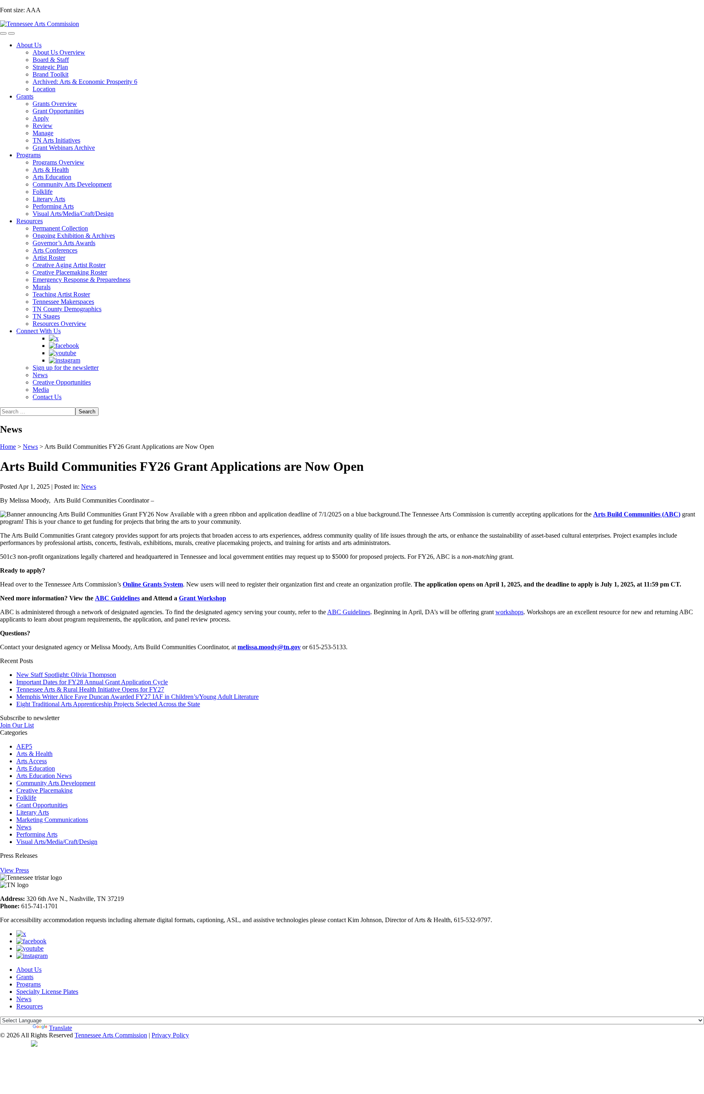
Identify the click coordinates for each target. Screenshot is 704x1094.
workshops (509, 612)
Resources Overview (59, 323)
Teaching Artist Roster (61, 294)
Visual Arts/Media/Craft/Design (73, 213)
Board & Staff (51, 59)
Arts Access (31, 761)
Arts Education (52, 177)
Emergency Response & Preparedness (81, 279)
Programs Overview (58, 162)
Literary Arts (49, 199)
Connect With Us (38, 330)
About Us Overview (59, 52)
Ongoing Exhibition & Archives (74, 235)
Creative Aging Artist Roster (69, 264)
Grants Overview (55, 103)
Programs (28, 155)
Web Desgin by (15, 1043)
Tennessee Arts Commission (111, 1035)
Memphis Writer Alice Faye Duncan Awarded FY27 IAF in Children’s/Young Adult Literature (137, 696)
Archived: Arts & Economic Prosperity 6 (85, 81)
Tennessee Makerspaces (63, 301)
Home (8, 446)
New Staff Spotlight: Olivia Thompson (66, 674)
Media (41, 389)
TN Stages (46, 316)
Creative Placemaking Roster (70, 272)
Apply (41, 118)
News (40, 374)
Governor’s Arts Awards (64, 242)
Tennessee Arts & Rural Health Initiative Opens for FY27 (90, 689)
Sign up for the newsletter (66, 367)
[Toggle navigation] (3, 33)
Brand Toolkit (50, 74)
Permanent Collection (60, 228)
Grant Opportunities (58, 111)
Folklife (43, 191)
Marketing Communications (52, 819)
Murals (42, 286)
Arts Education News (44, 775)
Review (43, 125)
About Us (29, 45)
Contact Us (47, 396)
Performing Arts (53, 206)
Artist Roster (49, 257)
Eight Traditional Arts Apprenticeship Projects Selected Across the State (108, 704)
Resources (29, 220)
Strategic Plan (50, 67)
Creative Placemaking (44, 790)
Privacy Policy (170, 1035)
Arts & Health (51, 169)
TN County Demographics (67, 308)
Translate (60, 1027)
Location (44, 89)
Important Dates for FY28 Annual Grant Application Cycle (92, 682)
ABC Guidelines (348, 612)
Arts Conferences (55, 250)
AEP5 (24, 746)
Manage (43, 133)
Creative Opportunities (62, 382)
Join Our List (17, 725)
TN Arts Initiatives (56, 140)
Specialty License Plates (47, 991)
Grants (24, 96)
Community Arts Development (72, 184)
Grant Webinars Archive (64, 147)
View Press (14, 870)
